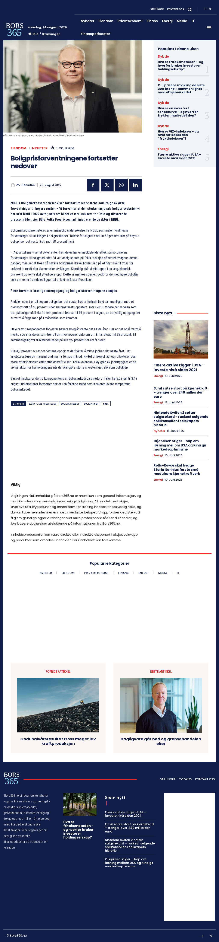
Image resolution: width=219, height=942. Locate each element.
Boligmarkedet (70, 403)
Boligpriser (91, 403)
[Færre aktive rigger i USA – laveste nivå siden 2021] (181, 339)
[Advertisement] (76, 445)
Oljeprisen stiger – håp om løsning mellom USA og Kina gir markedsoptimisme (180, 445)
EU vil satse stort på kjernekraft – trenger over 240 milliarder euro (180, 392)
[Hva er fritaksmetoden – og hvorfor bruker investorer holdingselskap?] (79, 804)
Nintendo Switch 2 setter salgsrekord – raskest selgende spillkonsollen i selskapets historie (181, 418)
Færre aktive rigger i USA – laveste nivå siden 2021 (179, 156)
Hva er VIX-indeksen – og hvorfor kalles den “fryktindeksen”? (178, 135)
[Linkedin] (135, 185)
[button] (189, 9)
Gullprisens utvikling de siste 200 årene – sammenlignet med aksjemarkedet (181, 89)
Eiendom (19, 148)
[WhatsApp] (121, 185)
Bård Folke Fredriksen (42, 403)
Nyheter (40, 148)
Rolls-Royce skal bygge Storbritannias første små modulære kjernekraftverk (177, 469)
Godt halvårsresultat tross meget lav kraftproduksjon (58, 741)
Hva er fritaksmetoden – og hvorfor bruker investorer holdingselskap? (180, 65)
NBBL (106, 403)
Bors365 (28, 185)
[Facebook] (204, 9)
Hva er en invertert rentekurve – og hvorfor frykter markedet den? (178, 112)
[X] (210, 9)
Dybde (163, 56)
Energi (163, 149)
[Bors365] (13, 185)
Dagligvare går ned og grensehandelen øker (161, 741)
